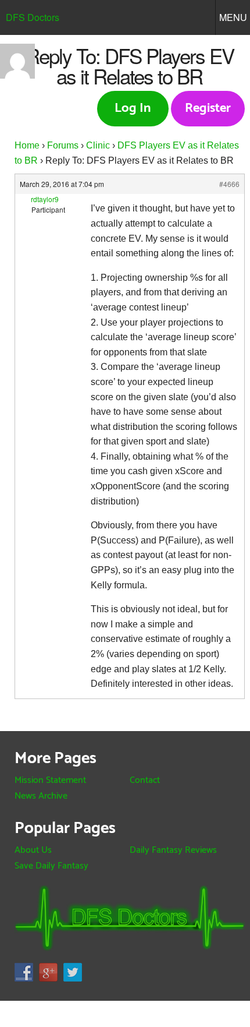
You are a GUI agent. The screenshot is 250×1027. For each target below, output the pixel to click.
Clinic (98, 145)
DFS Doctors (32, 17)
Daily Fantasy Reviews (173, 850)
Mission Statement (50, 780)
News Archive (41, 796)
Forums (62, 145)
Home (27, 145)
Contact (145, 780)
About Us (33, 850)
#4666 (229, 184)
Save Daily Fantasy (51, 866)
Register (208, 108)
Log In (133, 108)
